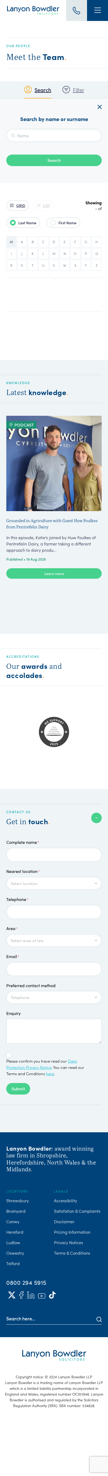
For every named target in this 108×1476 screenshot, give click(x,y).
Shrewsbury (17, 1200)
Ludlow (13, 1242)
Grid (20, 205)
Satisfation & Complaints (77, 1211)
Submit (18, 1088)
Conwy (12, 1221)
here (50, 1073)
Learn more (54, 573)
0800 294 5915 (26, 1282)
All (11, 241)
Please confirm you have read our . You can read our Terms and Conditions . (45, 1067)
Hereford (14, 1232)
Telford (13, 1263)
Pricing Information (72, 1232)
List (46, 205)
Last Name (27, 222)
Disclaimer (64, 1221)
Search (43, 89)
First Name (67, 222)
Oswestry (15, 1253)
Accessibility (65, 1200)
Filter (78, 89)
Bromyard (15, 1211)
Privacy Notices (68, 1242)
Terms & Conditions (72, 1253)
